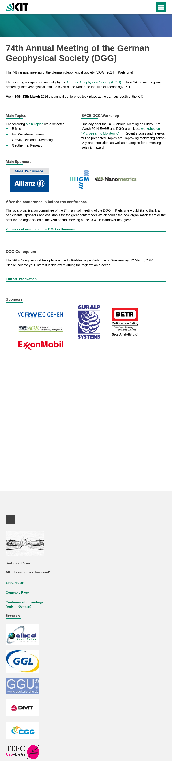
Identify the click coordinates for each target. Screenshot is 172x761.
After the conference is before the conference (46, 202)
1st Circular (14, 582)
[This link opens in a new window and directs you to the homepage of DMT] (24, 707)
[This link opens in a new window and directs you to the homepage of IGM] (81, 179)
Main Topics (34, 124)
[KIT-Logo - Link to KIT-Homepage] (17, 6)
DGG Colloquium (21, 252)
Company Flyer (17, 592)
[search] (142, 7)
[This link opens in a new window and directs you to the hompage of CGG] (24, 730)
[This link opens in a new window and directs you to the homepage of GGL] (24, 661)
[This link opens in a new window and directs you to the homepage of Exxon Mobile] (42, 345)
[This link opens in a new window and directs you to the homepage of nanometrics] (117, 179)
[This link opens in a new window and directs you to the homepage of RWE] (42, 316)
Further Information (21, 279)
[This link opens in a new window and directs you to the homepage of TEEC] (24, 751)
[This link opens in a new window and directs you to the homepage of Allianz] (31, 179)
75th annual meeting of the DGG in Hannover (41, 229)
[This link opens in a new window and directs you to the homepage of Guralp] (90, 322)
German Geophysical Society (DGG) (94, 82)
